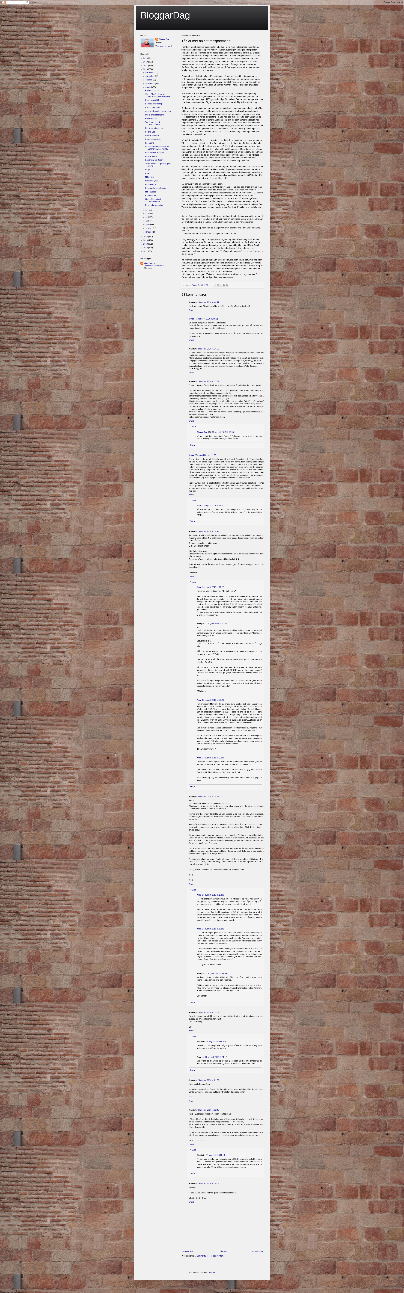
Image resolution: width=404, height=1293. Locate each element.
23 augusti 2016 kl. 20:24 (216, 624)
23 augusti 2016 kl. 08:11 (208, 302)
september (150, 84)
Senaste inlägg (188, 1251)
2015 (145, 237)
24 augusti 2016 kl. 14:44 (217, 1155)
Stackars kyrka (151, 181)
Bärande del (150, 195)
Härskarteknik (151, 119)
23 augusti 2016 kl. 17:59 (216, 973)
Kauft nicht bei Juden (154, 160)
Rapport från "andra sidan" (154, 266)
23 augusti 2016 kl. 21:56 (208, 1080)
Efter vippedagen (152, 107)
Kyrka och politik (152, 100)
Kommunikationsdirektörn (156, 188)
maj (147, 217)
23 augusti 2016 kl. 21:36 (213, 758)
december (150, 72)
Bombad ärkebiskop (153, 104)
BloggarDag (165, 15)
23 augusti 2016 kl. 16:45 (208, 797)
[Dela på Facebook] (223, 285)
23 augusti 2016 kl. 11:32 (208, 381)
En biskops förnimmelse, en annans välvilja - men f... (157, 148)
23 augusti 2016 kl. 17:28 (213, 587)
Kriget (147, 170)
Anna (191, 455)
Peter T (192, 319)
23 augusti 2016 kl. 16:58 (223, 432)
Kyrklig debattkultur (153, 139)
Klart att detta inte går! (154, 153)
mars (148, 224)
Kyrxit (147, 173)
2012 (145, 248)
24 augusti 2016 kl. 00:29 (213, 506)
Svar (194, 427)
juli (147, 210)
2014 (145, 240)
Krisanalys (149, 143)
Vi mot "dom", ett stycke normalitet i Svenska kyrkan (158, 95)
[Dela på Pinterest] (226, 285)
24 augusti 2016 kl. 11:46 (208, 1110)
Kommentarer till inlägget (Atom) (210, 1256)
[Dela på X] (220, 285)
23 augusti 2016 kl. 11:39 (205, 455)
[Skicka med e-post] (214, 285)
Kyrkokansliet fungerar (154, 115)
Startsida (224, 1251)
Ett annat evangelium (154, 205)
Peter (199, 506)
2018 (145, 62)
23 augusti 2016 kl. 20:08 (217, 1042)
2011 (145, 251)
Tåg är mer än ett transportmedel (152, 123)
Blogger (212, 1273)
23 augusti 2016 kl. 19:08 (208, 1012)
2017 (145, 66)
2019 (145, 58)
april (148, 221)
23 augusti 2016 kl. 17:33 (213, 895)
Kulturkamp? (150, 184)
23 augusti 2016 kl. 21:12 (216, 1057)
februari (149, 228)
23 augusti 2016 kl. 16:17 (208, 531)
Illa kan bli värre (152, 136)
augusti (149, 87)
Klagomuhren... (150, 263)
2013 (145, 244)
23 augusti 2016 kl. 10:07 (208, 349)
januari (149, 232)
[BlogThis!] (217, 285)
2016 (145, 69)
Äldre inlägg (257, 1251)
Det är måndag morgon (155, 128)
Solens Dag (150, 132)
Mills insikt (149, 177)
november (150, 76)
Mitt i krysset (150, 192)
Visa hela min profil (163, 46)
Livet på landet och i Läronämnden (153, 200)
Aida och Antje (151, 156)
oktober (149, 80)
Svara (191, 310)
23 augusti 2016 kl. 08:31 (207, 319)
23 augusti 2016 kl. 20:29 (213, 700)
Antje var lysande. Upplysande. (158, 111)
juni (147, 213)
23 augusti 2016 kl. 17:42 (213, 929)
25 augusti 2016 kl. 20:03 (208, 1183)
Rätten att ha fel (152, 90)
